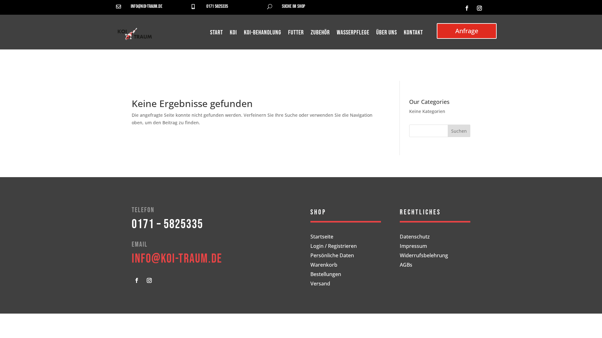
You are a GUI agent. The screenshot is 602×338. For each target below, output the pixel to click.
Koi (233, 33)
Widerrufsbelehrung (424, 256)
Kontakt (413, 33)
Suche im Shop (293, 6)
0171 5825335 (217, 6)
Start (216, 33)
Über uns (386, 33)
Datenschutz (415, 237)
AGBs (406, 265)
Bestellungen (325, 275)
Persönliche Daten (332, 256)
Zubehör (320, 33)
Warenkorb (323, 265)
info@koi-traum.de (146, 6)
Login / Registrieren (333, 246)
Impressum (413, 246)
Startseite (321, 237)
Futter (296, 33)
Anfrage (466, 31)
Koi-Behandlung (262, 33)
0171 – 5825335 (167, 224)
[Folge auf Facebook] (467, 8)
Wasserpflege (353, 33)
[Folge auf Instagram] (479, 8)
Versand (320, 284)
